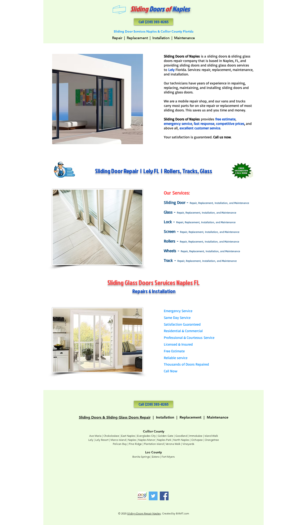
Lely (90, 439)
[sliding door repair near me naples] (142, 496)
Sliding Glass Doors (122, 417)
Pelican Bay (120, 444)
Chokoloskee (111, 435)
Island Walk (211, 435)
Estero (156, 456)
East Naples (128, 435)
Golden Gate (165, 435)
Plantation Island (154, 444)
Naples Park (164, 439)
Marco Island (118, 439)
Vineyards (188, 444)
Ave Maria (95, 435)
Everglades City (146, 435)
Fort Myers (168, 456)
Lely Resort (102, 439)
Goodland (181, 435)
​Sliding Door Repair (116, 170)
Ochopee (197, 439)
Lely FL (151, 170)
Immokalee (195, 435)
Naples (132, 439)
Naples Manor (146, 439)
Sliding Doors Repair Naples (144, 513)
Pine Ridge (135, 444)
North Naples (181, 439)
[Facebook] (164, 496)
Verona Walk (173, 444)
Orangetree (212, 439)
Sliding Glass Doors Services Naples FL (153, 282)
